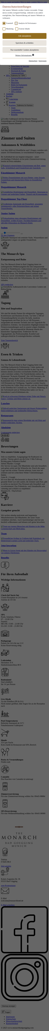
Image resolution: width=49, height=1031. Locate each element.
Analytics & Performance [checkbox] (27, 23)
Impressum (42, 61)
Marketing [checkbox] (9, 29)
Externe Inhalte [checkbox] (24, 29)
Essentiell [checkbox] (9, 23)
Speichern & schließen (24, 43)
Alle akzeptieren (24, 36)
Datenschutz (33, 61)
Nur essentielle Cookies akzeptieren (24, 50)
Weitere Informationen (23, 55)
